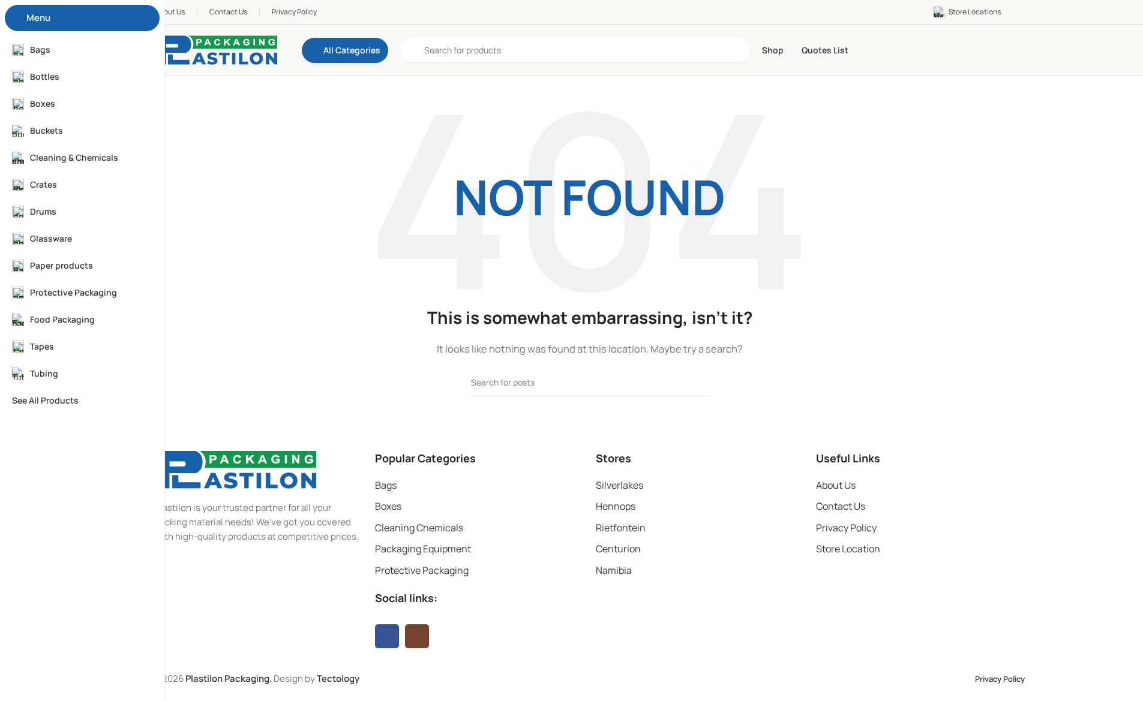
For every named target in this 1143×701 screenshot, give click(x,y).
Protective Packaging (422, 570)
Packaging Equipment (423, 548)
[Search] (696, 382)
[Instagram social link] (417, 636)
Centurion (618, 548)
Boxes (388, 506)
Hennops (615, 506)
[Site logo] (216, 49)
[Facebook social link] (387, 636)
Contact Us (840, 506)
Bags (386, 485)
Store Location (848, 548)
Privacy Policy (846, 527)
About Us (836, 485)
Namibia (614, 570)
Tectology (338, 678)
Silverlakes (619, 485)
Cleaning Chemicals (419, 527)
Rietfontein (621, 527)
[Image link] (235, 468)
